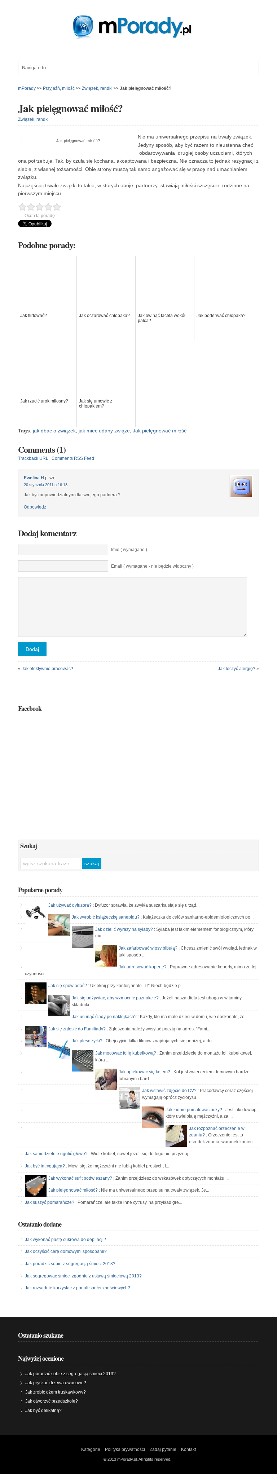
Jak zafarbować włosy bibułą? (148, 948)
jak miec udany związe (104, 431)
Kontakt (188, 1449)
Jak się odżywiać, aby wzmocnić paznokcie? (115, 997)
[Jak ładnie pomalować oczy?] (153, 1117)
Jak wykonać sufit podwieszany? (80, 1178)
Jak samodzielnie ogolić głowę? (56, 1153)
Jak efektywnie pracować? (47, 668)
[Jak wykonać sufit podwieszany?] (36, 1186)
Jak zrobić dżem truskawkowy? (55, 1392)
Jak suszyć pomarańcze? (49, 1202)
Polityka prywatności (125, 1449)
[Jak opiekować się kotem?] (106, 1079)
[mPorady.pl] (138, 37)
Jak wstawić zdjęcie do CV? (169, 1090)
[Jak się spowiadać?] (36, 993)
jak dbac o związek (54, 431)
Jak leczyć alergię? (236, 668)
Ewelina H (34, 477)
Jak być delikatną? (43, 1410)
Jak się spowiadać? (67, 985)
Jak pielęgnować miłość (159, 431)
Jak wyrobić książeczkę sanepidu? (106, 917)
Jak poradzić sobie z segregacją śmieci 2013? (70, 1263)
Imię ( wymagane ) (129, 549)
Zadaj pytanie (163, 1449)
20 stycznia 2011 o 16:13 (45, 485)
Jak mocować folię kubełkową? (125, 1053)
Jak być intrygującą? (45, 1166)
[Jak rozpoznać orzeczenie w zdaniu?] (176, 1136)
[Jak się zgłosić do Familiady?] (36, 1036)
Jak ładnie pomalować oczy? (194, 1109)
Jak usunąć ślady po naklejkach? (104, 1016)
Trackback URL (33, 458)
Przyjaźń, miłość (59, 88)
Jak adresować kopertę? (143, 966)
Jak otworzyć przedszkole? (51, 1401)
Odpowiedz (35, 507)
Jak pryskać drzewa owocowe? (55, 1382)
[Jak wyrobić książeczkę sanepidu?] (59, 925)
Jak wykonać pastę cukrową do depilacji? (65, 1239)
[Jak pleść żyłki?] (59, 1048)
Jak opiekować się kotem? (144, 1071)
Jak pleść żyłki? (87, 1040)
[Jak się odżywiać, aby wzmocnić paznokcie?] (59, 1005)
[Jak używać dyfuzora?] (36, 913)
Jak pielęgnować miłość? (70, 108)
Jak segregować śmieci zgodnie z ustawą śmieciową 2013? (83, 1276)
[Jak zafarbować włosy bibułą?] (106, 956)
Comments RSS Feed (73, 458)
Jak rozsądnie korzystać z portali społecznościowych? (77, 1287)
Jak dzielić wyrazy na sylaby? (124, 929)
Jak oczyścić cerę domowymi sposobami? (66, 1251)
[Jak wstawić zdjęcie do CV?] (129, 1098)
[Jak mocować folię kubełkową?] (82, 1061)
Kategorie (90, 1449)
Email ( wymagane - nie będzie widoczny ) (152, 566)
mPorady (27, 88)
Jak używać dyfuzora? (70, 905)
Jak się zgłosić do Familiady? (77, 1028)
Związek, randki (97, 88)
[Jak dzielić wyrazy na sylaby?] (82, 937)
